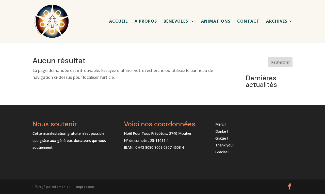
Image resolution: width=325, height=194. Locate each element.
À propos (146, 21)
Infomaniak (61, 187)
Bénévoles (176, 21)
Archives (276, 21)
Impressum (85, 187)
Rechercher (280, 62)
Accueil (118, 21)
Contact (248, 21)
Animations (216, 21)
